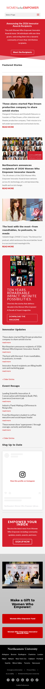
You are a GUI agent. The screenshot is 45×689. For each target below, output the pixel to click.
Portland (39, 659)
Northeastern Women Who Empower (18, 506)
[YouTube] (17, 680)
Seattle (7, 663)
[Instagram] (27, 680)
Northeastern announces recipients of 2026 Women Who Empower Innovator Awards (21, 168)
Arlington (5, 654)
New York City (21, 659)
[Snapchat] (32, 680)
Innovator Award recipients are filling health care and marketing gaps (22, 366)
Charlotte (32, 654)
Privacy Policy (31, 670)
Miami (4, 659)
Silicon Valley (17, 663)
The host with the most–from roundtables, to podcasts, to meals (20, 230)
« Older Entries (8, 379)
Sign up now (22, 541)
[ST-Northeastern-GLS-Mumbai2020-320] (22, 588)
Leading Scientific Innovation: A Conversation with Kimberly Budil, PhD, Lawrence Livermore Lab (20, 396)
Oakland (31, 659)
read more (8, 127)
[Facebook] (8, 680)
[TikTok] (37, 680)
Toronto (27, 663)
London (40, 654)
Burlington (22, 654)
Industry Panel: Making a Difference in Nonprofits (19, 406)
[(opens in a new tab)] (22, 148)
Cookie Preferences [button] (22, 685)
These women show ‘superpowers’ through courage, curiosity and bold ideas (21, 425)
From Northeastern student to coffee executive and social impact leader (19, 416)
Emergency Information (14, 670)
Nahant (11, 659)
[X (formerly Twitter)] (13, 680)
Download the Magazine (17, 318)
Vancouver (36, 663)
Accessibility (10, 674)
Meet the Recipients (22, 52)
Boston (13, 654)
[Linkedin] (22, 680)
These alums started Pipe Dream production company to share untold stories (21, 107)
